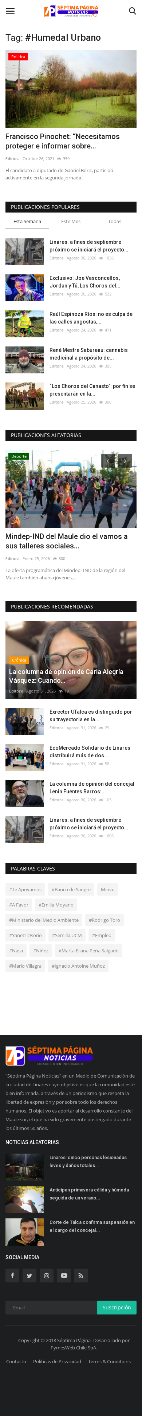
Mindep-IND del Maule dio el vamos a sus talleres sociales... (66, 541)
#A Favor (18, 904)
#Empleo (101, 935)
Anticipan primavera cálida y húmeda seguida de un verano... (89, 1194)
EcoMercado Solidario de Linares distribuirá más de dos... (90, 751)
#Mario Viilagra (25, 966)
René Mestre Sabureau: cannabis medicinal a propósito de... (89, 354)
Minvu (108, 889)
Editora (12, 158)
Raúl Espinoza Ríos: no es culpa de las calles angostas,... (91, 318)
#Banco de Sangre (71, 889)
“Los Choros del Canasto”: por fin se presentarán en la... (92, 390)
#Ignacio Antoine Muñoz (78, 966)
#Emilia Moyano (56, 904)
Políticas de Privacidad (57, 1361)
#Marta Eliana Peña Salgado (89, 950)
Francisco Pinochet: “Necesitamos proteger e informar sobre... (62, 141)
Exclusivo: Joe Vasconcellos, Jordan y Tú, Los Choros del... (85, 282)
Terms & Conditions (109, 1361)
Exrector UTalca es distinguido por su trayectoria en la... (91, 715)
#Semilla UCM (67, 935)
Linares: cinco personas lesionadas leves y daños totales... (88, 1161)
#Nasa (16, 950)
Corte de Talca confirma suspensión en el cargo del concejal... (92, 1226)
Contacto (16, 1361)
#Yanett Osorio (25, 935)
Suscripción (117, 1307)
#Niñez (40, 950)
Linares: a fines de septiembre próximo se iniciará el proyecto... (89, 246)
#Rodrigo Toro (104, 920)
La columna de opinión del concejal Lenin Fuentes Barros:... (92, 787)
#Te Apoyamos (25, 889)
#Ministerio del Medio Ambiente (44, 920)
